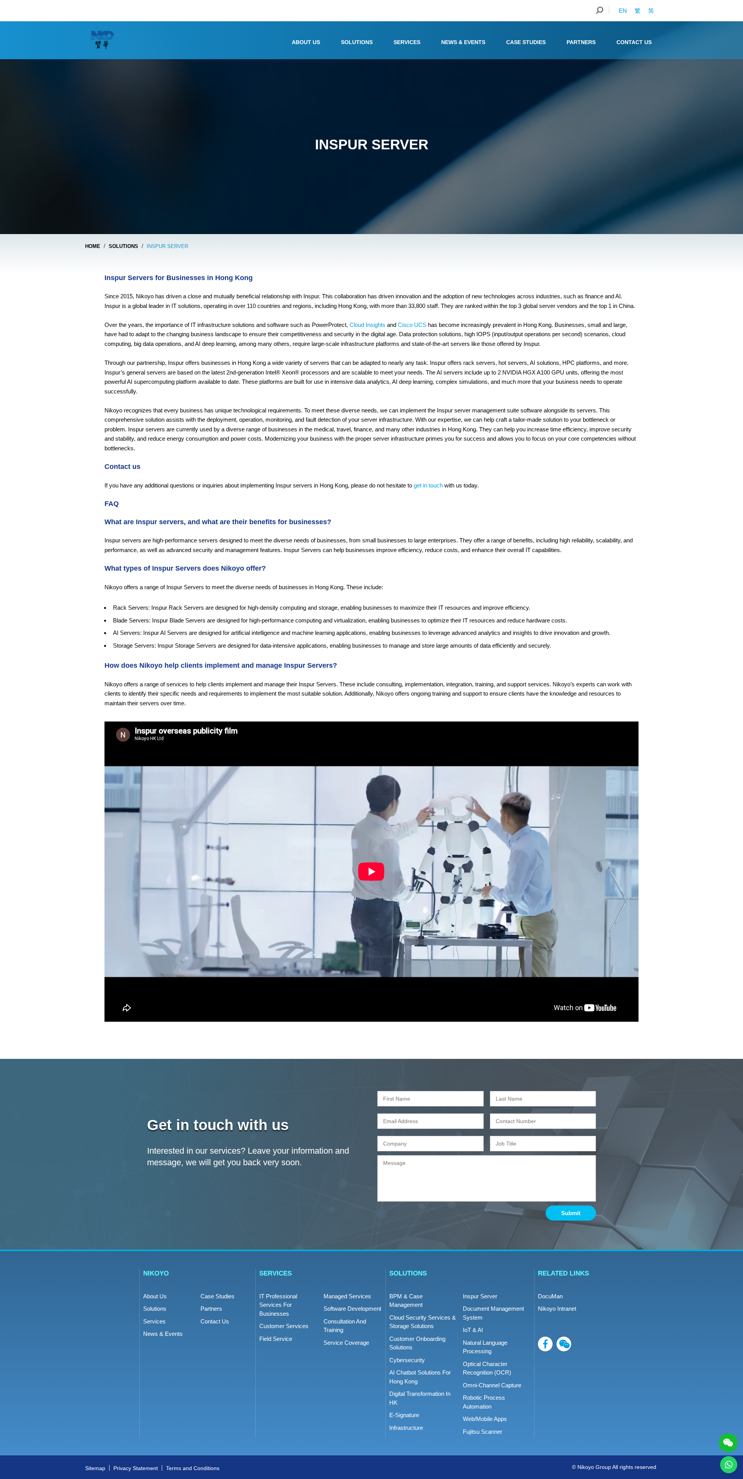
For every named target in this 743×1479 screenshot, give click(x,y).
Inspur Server (480, 1296)
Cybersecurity (407, 1360)
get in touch (429, 485)
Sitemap (95, 1468)
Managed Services (347, 1296)
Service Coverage (346, 1342)
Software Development (352, 1308)
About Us (306, 42)
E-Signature (404, 1415)
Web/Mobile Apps (485, 1419)
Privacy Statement (135, 1468)
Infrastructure (406, 1427)
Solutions (357, 42)
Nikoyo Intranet (557, 1308)
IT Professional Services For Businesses (278, 1305)
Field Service (275, 1338)
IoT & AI (473, 1330)
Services (407, 42)
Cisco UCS (412, 324)
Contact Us (634, 42)
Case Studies (526, 42)
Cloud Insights (367, 324)
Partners (581, 42)
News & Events (463, 42)
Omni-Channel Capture (492, 1385)
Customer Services (283, 1326)
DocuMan (550, 1296)
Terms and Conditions (192, 1468)
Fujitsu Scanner (482, 1431)
